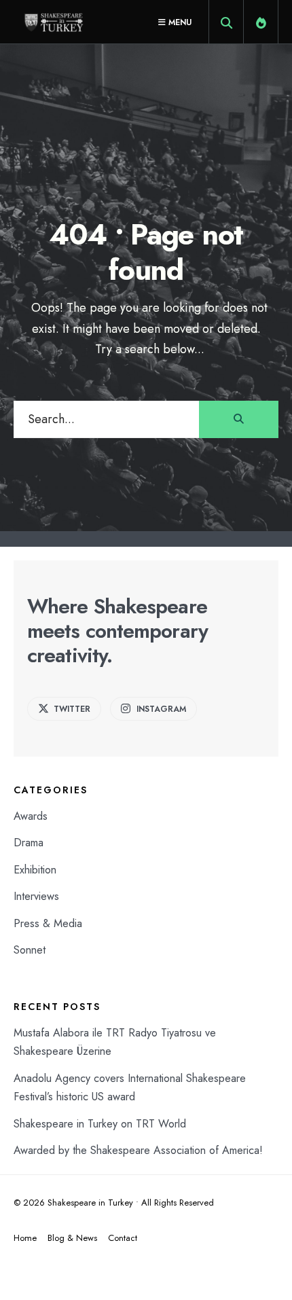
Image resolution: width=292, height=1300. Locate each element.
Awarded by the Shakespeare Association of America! (138, 1150)
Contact (122, 1237)
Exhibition (35, 870)
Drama (28, 842)
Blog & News (72, 1237)
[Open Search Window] (226, 24)
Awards (31, 816)
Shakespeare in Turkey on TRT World (100, 1124)
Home (25, 1237)
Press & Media (48, 923)
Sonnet (29, 950)
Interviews (36, 896)
